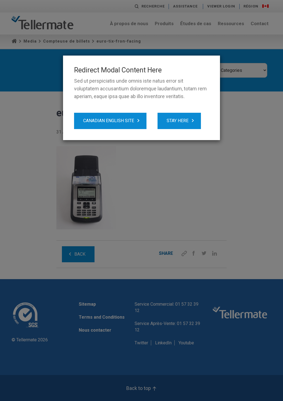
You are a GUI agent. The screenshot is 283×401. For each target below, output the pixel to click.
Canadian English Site (108, 120)
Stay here (177, 120)
